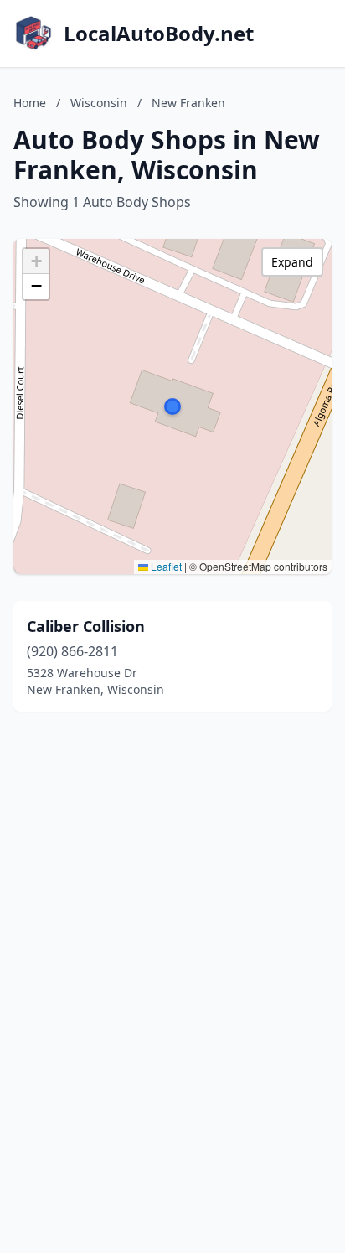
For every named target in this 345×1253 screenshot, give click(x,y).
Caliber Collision (86, 626)
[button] (172, 406)
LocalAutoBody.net (159, 33)
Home (29, 103)
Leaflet (165, 566)
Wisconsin (98, 103)
